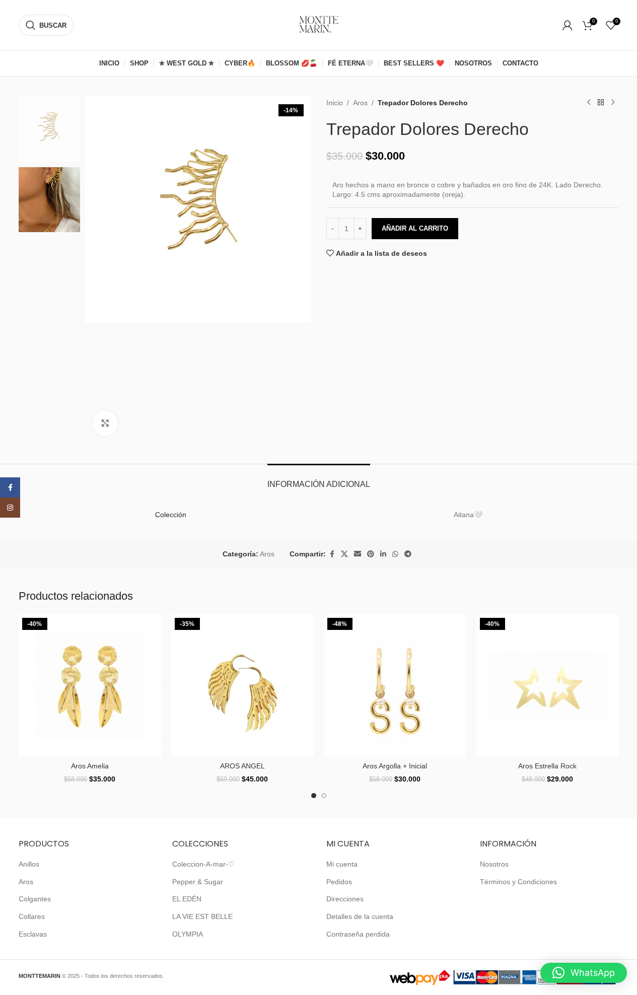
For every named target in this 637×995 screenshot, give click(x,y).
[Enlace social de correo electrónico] (357, 554)
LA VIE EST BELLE (202, 916)
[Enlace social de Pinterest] (370, 554)
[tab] (318, 479)
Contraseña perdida (358, 934)
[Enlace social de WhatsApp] (395, 554)
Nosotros (494, 864)
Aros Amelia (90, 766)
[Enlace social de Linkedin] (383, 554)
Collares (32, 916)
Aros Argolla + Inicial (395, 766)
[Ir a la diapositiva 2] (323, 795)
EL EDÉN (186, 899)
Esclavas (33, 934)
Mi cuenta (342, 864)
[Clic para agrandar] (105, 423)
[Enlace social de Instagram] (10, 507)
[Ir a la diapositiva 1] (313, 795)
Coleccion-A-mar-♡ (203, 864)
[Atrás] (601, 103)
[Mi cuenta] (567, 25)
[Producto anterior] (589, 103)
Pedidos (339, 882)
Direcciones (345, 899)
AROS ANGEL (242, 766)
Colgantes (35, 899)
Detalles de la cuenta (359, 916)
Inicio (334, 103)
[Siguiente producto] (613, 103)
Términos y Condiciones (518, 882)
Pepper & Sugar (197, 882)
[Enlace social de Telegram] (407, 554)
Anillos (29, 864)
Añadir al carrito (415, 228)
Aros (360, 103)
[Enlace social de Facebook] (332, 554)
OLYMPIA (187, 934)
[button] (583, 973)
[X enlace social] (344, 554)
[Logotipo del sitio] (318, 25)
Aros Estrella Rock (547, 766)
